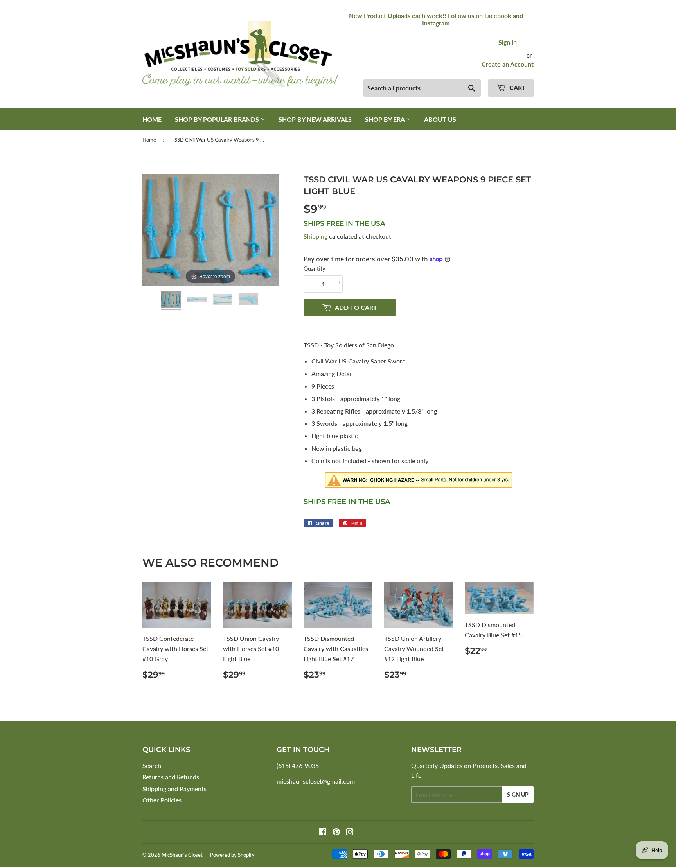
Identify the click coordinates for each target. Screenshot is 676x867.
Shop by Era (385, 119)
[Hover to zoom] (210, 229)
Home (152, 119)
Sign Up (518, 794)
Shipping (315, 236)
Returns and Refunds (170, 777)
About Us (440, 119)
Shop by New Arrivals (315, 119)
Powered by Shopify (232, 855)
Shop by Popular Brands (218, 119)
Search (151, 765)
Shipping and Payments (174, 788)
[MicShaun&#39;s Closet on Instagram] (350, 832)
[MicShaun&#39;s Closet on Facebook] (322, 832)
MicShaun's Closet (182, 855)
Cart (517, 87)
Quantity (314, 268)
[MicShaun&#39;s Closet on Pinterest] (336, 832)
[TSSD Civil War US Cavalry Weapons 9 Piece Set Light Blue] (171, 300)
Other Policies (162, 800)
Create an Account (508, 64)
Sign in (507, 42)
